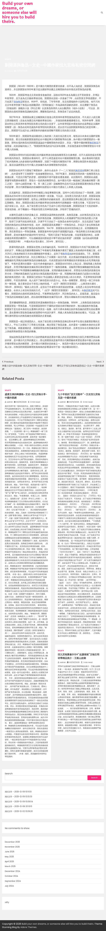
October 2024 (11, 876)
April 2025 (9, 861)
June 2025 (9, 851)
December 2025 (12, 842)
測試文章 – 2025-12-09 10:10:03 (18, 796)
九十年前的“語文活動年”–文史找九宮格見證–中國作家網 (79, 396)
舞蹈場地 (79, 170)
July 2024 (9, 886)
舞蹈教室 (94, 142)
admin (10, 71)
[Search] (102, 13)
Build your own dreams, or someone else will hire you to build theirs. (19, 13)
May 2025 (9, 856)
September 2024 (13, 881)
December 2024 (12, 871)
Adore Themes (28, 927)
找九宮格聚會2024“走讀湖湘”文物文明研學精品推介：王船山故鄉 (78, 656)
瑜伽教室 (18, 101)
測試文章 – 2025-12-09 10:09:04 (19, 801)
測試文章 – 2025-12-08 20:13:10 (18, 806)
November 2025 (12, 847)
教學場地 (67, 253)
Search (9, 773)
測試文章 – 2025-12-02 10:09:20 (19, 811)
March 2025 (10, 866)
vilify (8, 59)
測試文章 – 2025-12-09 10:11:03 (18, 791)
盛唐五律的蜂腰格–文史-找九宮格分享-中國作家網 (26, 396)
